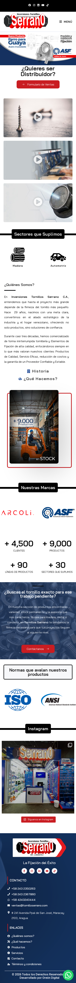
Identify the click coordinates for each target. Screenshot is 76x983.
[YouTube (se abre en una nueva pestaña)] (42, 5)
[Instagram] (32, 871)
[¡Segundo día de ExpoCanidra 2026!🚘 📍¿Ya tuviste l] (38, 777)
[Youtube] (47, 871)
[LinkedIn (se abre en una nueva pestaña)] (38, 5)
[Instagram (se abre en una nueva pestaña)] (34, 5)
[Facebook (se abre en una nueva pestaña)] (29, 5)
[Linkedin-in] (39, 871)
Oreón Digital (50, 977)
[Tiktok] (54, 871)
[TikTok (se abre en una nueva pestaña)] (47, 5)
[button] (38, 118)
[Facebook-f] (24, 871)
